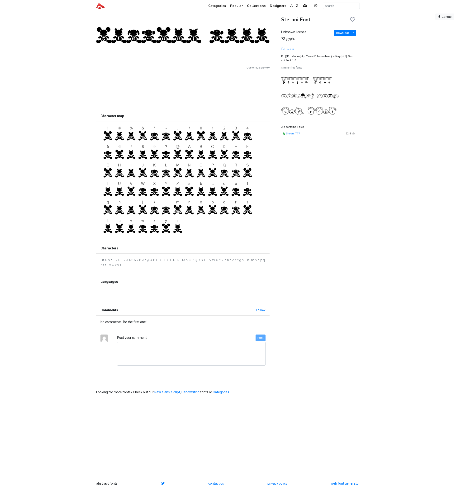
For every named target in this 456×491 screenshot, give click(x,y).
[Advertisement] (183, 90)
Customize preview (258, 67)
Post (260, 338)
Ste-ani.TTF (293, 133)
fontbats (287, 48)
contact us (216, 483)
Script (175, 392)
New (157, 392)
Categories (221, 392)
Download (343, 33)
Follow (261, 310)
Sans (166, 392)
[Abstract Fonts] (100, 6)
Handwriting (190, 392)
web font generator (345, 483)
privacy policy (277, 483)
